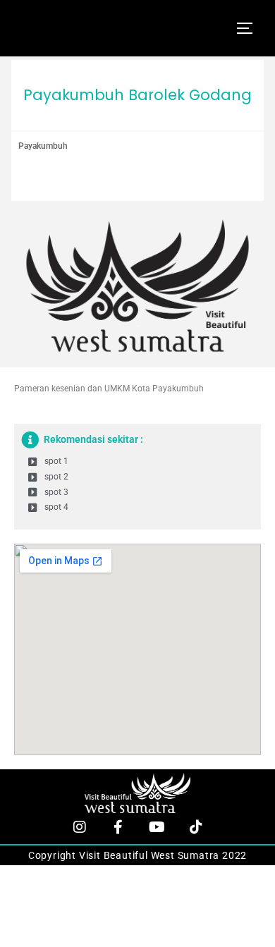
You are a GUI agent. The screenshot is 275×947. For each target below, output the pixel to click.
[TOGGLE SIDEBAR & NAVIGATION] (250, 28)
